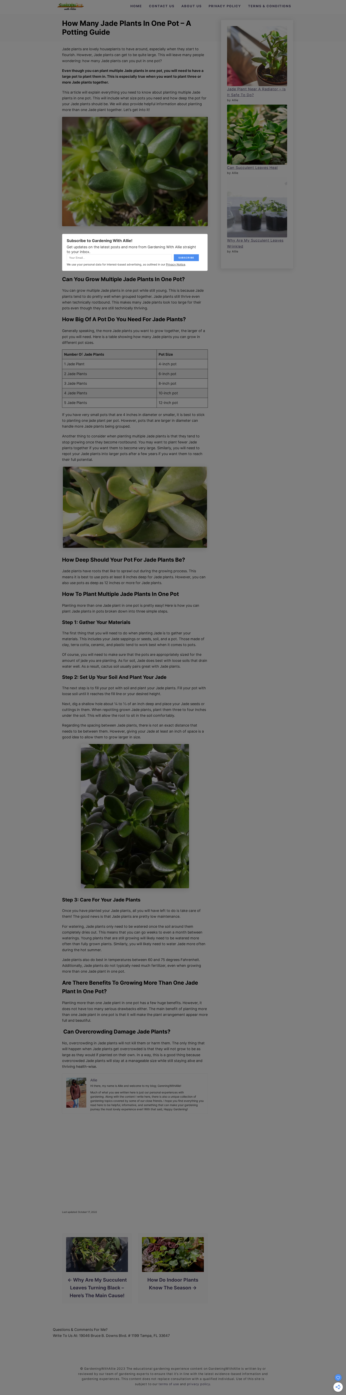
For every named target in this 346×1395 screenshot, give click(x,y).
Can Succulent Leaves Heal (252, 168)
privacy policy (198, 1384)
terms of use (169, 1384)
